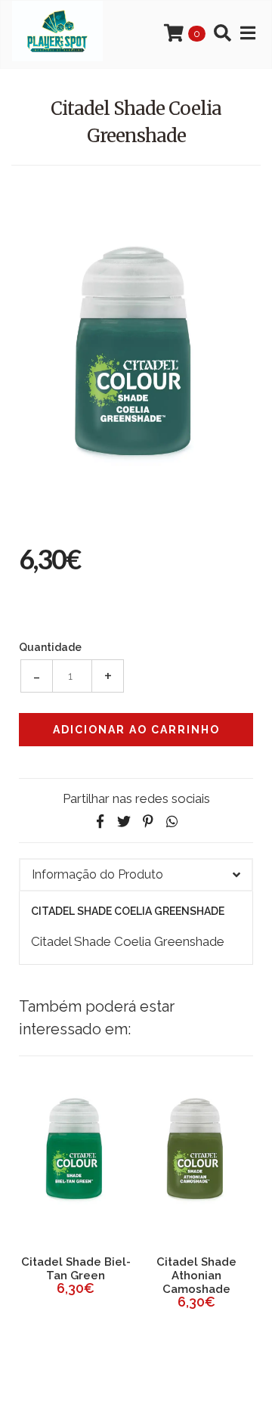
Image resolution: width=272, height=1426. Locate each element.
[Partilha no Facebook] (100, 821)
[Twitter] (124, 821)
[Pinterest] (148, 821)
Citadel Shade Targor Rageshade (165, 1268)
